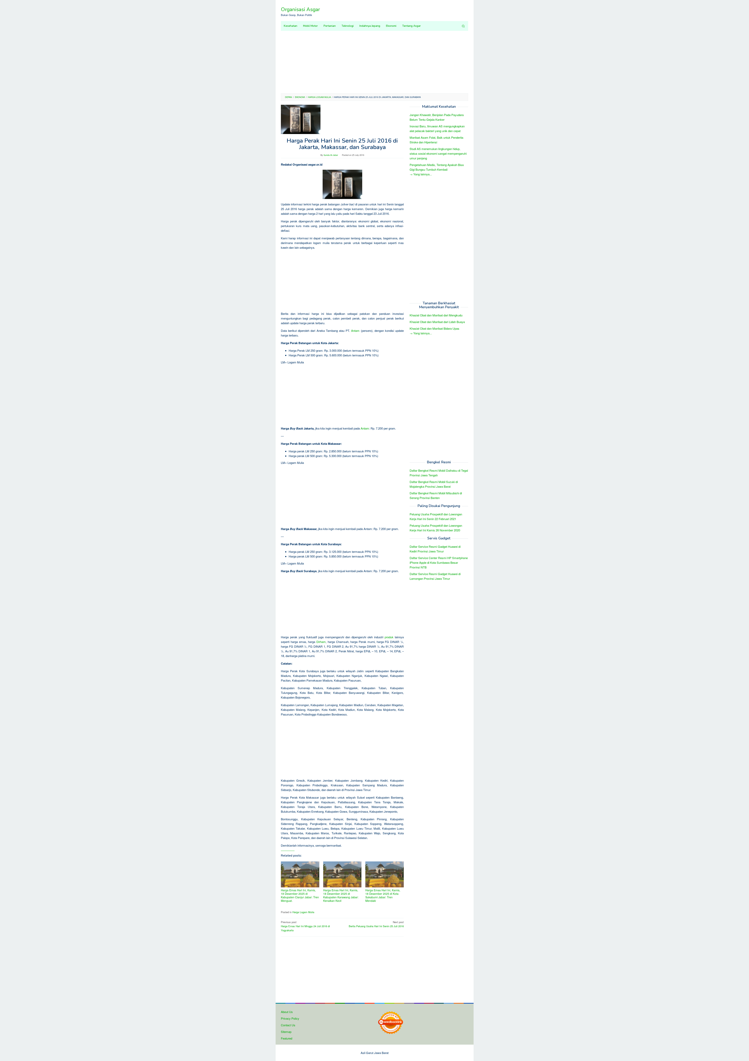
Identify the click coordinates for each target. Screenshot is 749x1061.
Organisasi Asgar (300, 9)
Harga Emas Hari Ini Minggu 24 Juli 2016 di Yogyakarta (305, 926)
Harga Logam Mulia (303, 912)
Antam (355, 331)
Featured (286, 1038)
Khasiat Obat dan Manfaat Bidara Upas (434, 329)
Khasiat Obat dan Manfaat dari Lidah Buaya (437, 322)
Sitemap (286, 1032)
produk (389, 637)
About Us (287, 1012)
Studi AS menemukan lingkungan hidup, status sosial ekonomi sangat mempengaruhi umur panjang (438, 153)
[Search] (463, 26)
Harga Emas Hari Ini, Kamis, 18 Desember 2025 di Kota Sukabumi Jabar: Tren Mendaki (382, 895)
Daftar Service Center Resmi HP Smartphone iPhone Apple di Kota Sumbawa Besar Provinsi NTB (439, 562)
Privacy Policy (290, 1018)
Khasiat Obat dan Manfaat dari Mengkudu (436, 315)
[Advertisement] (374, 62)
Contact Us (288, 1025)
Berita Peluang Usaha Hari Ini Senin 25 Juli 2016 (376, 924)
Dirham (321, 642)
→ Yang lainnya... (421, 174)
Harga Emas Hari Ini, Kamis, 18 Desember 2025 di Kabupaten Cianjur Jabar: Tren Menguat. (300, 895)
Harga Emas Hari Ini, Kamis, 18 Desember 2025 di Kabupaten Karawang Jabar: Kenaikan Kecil (341, 895)
